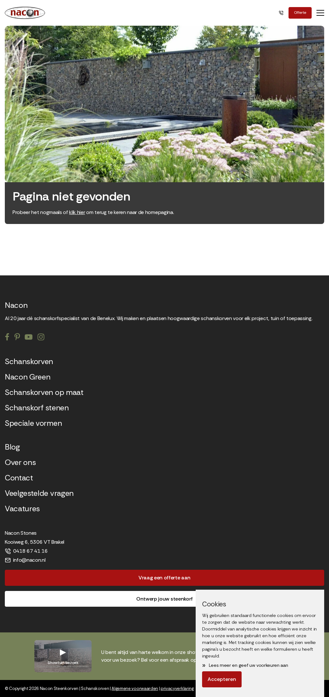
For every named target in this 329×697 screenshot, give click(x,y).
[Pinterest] (17, 337)
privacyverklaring (177, 688)
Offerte (300, 12)
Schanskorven (29, 361)
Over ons (20, 462)
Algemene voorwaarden (134, 688)
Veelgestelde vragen (39, 493)
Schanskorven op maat (44, 392)
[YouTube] (28, 337)
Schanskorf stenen (37, 408)
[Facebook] (7, 337)
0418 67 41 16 (30, 551)
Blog (12, 447)
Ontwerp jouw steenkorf (164, 598)
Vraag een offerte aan (164, 577)
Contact (19, 478)
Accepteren (222, 679)
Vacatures (22, 509)
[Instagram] (41, 337)
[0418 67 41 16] (282, 13)
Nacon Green (27, 377)
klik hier (77, 212)
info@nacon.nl (29, 560)
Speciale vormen (33, 423)
